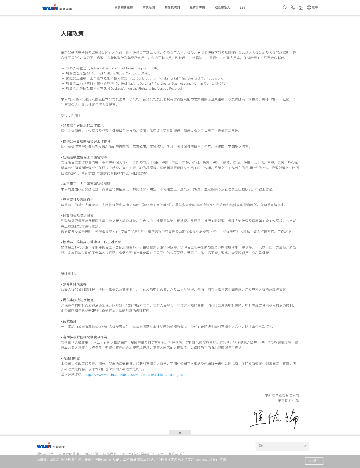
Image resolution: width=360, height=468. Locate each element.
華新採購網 (172, 7)
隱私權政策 (45, 454)
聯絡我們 (110, 454)
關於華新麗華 (124, 7)
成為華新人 (222, 7)
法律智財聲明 (69, 454)
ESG (242, 7)
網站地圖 (91, 454)
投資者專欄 (197, 7)
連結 (222, 460)
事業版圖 (149, 7)
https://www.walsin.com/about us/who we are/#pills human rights (134, 374)
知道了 (314, 461)
